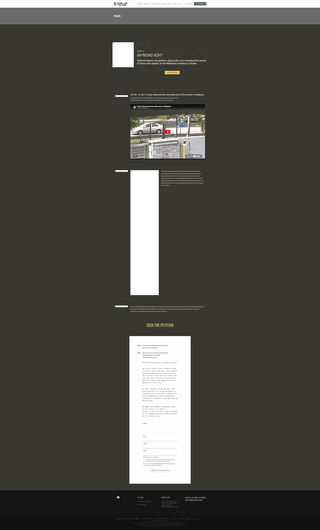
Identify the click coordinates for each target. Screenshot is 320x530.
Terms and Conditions (144, 501)
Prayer (163, 3)
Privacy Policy (142, 504)
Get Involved (155, 3)
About (140, 3)
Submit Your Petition (160, 470)
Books (175, 3)
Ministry (146, 3)
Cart (179, 3)
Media (169, 3)
